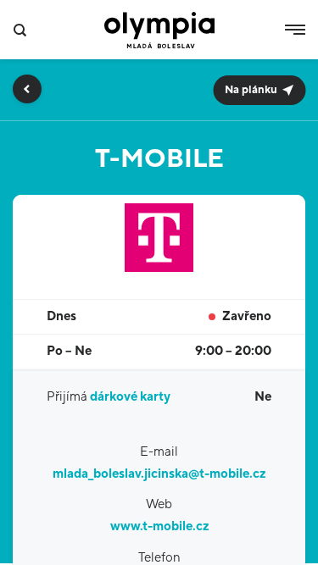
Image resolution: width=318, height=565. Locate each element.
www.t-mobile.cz (159, 526)
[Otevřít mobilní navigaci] (295, 29)
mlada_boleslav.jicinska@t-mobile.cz (159, 474)
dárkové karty (130, 397)
